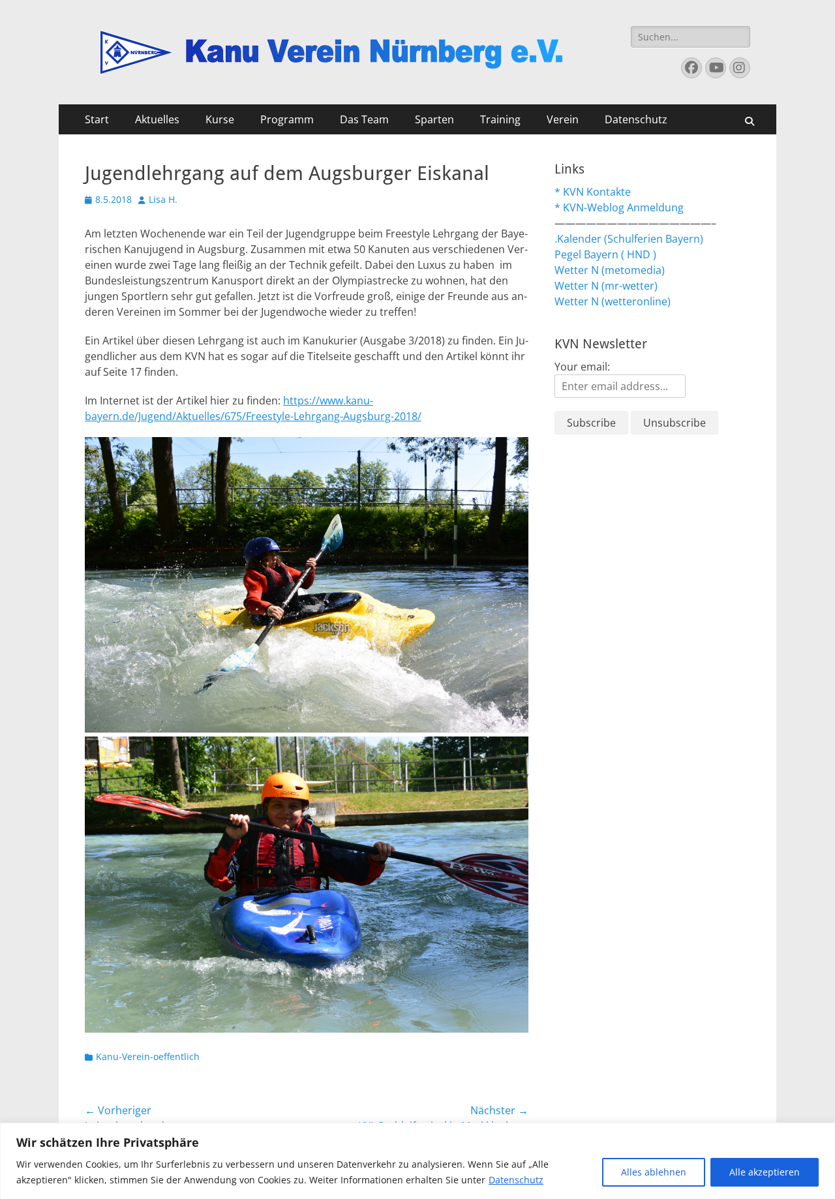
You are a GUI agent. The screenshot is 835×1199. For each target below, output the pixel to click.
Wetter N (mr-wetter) (606, 286)
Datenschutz (516, 1180)
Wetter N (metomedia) (609, 270)
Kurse (219, 119)
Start (97, 119)
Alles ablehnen (653, 1172)
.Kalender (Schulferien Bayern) (628, 239)
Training (500, 119)
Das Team (364, 119)
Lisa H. (163, 199)
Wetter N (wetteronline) (612, 301)
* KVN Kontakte (592, 192)
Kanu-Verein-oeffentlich (148, 1056)
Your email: (582, 366)
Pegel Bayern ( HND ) (605, 254)
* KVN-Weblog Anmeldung (619, 207)
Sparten (434, 119)
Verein (563, 119)
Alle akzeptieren (764, 1172)
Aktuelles (157, 119)
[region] (417, 1161)
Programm (287, 119)
